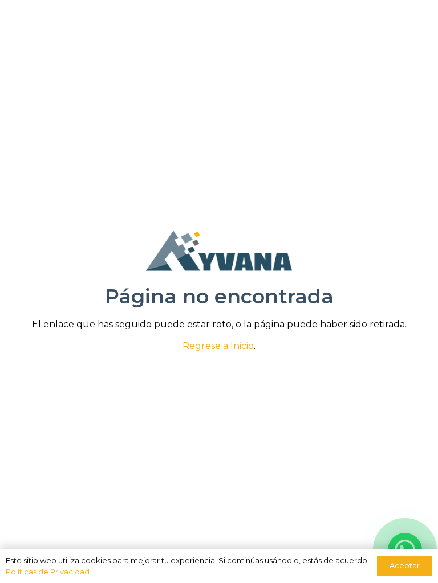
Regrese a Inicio (218, 345)
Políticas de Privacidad (48, 571)
